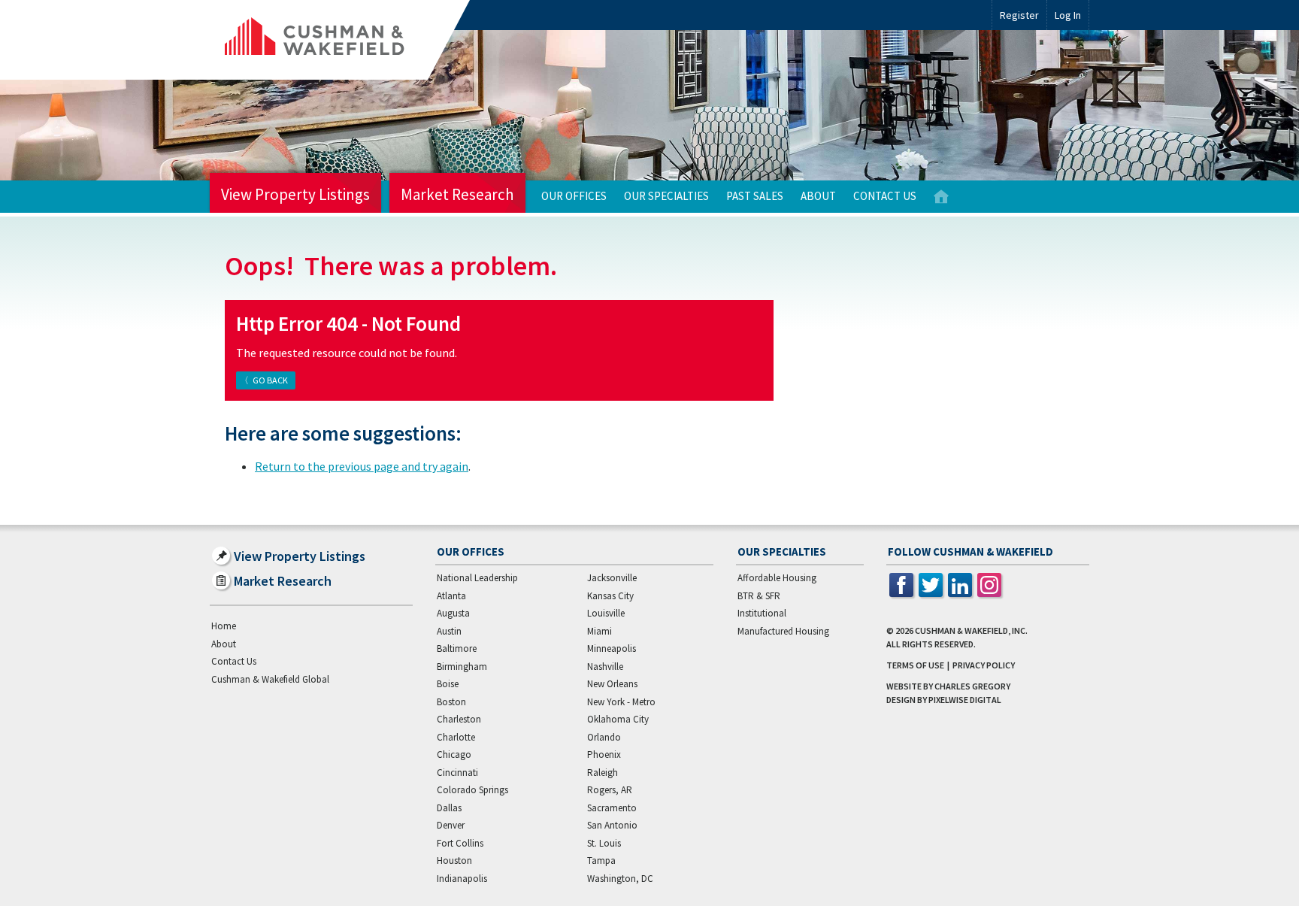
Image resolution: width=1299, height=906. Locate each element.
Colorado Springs (472, 789)
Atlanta (451, 595)
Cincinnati (457, 772)
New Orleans (612, 683)
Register (1019, 15)
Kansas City (610, 595)
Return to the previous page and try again (361, 466)
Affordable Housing (776, 577)
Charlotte (456, 737)
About (818, 196)
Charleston (459, 719)
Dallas (449, 807)
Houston (454, 860)
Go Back (270, 380)
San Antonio (612, 825)
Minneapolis (611, 648)
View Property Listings (295, 194)
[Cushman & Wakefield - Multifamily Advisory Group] (340, 40)
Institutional (761, 613)
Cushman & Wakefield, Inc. (971, 630)
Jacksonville (612, 577)
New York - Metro (621, 701)
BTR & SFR (758, 595)
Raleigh (602, 772)
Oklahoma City (618, 719)
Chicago (454, 754)
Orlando (604, 737)
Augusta (453, 613)
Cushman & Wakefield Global (270, 679)
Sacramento (612, 807)
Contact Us (884, 196)
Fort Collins (460, 843)
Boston (451, 701)
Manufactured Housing (783, 631)
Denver (451, 825)
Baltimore (457, 648)
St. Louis (604, 843)
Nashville (605, 666)
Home (941, 196)
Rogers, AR (609, 789)
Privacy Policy (983, 665)
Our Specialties (666, 196)
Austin (449, 631)
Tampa (601, 860)
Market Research (457, 194)
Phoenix (604, 754)
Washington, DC (620, 878)
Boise (448, 683)
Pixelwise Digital (964, 699)
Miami (599, 631)
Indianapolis (462, 878)
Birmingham (462, 666)
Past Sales (754, 196)
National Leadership (477, 577)
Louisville (606, 613)
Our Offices (574, 196)
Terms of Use (915, 665)
